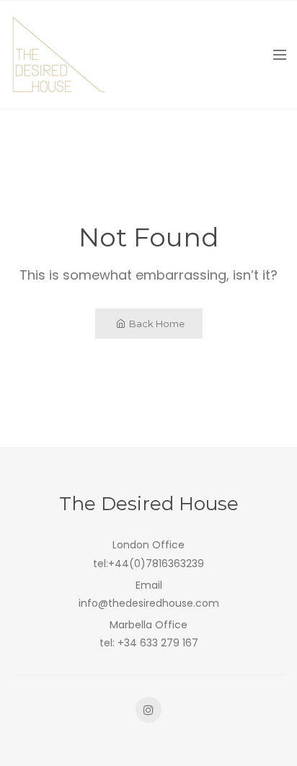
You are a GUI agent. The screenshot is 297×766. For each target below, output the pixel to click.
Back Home (157, 323)
